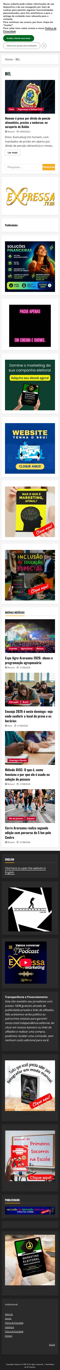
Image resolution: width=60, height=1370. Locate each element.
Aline (10, 725)
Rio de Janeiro (16, 818)
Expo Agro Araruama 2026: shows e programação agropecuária (29, 660)
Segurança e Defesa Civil (30, 109)
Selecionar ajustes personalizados (21, 45)
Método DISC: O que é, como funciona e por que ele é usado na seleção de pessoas (27, 774)
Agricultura (26, 648)
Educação (13, 702)
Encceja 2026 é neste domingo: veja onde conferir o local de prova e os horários (29, 716)
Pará (11, 109)
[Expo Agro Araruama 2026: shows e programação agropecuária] (30, 636)
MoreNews (50, 1364)
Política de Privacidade (14, 1322)
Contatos (8, 1335)
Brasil (25, 702)
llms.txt (52, 1344)
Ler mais (14, 153)
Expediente (9, 1327)
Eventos (13, 648)
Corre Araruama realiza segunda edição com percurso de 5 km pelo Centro (28, 832)
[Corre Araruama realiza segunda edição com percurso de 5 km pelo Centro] (30, 806)
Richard (11, 131)
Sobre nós (9, 1314)
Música (40, 648)
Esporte (30, 818)
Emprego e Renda (17, 760)
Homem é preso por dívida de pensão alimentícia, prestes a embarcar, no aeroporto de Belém (30, 97)
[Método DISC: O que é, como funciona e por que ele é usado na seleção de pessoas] (30, 748)
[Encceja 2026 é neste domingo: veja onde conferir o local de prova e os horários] (30, 689)
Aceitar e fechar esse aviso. (18, 38)
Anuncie (8, 1318)
